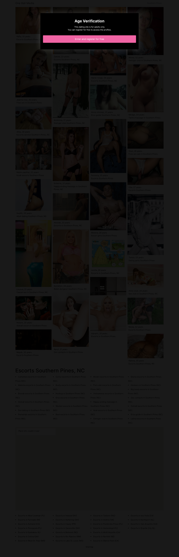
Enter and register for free (89, 39)
